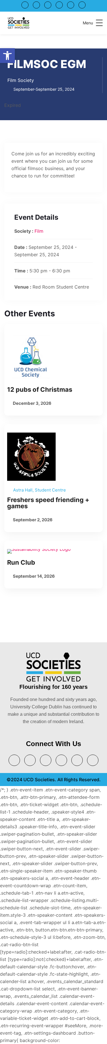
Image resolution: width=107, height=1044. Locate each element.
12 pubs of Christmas (39, 389)
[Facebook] (70, 5)
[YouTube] (36, 5)
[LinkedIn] (47, 5)
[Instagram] (59, 5)
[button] (7, 55)
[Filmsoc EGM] (53, 357)
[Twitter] (25, 5)
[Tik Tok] (82, 5)
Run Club (21, 562)
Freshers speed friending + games (48, 503)
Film (39, 231)
